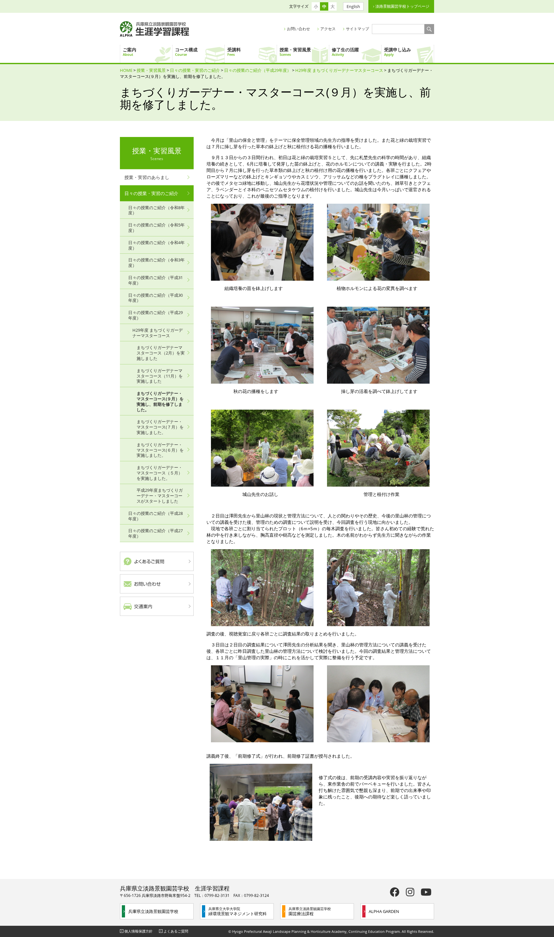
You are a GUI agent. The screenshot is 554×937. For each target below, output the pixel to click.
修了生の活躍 (345, 52)
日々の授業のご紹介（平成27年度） (155, 533)
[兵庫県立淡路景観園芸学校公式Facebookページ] (394, 892)
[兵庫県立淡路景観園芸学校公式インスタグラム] (410, 892)
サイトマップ (357, 28)
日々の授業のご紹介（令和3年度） (156, 262)
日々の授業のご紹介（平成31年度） (155, 280)
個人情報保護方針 (138, 931)
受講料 (234, 52)
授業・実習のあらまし (146, 177)
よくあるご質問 (176, 931)
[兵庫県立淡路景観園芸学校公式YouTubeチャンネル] (426, 892)
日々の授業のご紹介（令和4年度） (156, 245)
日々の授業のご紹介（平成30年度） (155, 297)
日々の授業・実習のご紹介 (195, 70)
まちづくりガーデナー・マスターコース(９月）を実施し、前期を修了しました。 (160, 401)
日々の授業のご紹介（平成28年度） (155, 516)
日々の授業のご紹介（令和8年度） (156, 210)
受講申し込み (397, 52)
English (353, 6)
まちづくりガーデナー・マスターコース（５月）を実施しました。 (159, 472)
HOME (126, 70)
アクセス (328, 28)
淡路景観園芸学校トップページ (402, 6)
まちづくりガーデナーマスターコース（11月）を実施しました (160, 376)
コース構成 (186, 52)
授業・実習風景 (295, 52)
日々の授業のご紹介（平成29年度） (257, 70)
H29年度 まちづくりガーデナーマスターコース (339, 70)
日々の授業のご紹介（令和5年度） (156, 227)
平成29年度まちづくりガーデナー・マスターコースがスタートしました (160, 495)
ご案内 (129, 52)
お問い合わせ (298, 28)
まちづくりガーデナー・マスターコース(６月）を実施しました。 (160, 450)
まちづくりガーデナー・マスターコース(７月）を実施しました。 (160, 427)
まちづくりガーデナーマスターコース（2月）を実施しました (161, 353)
